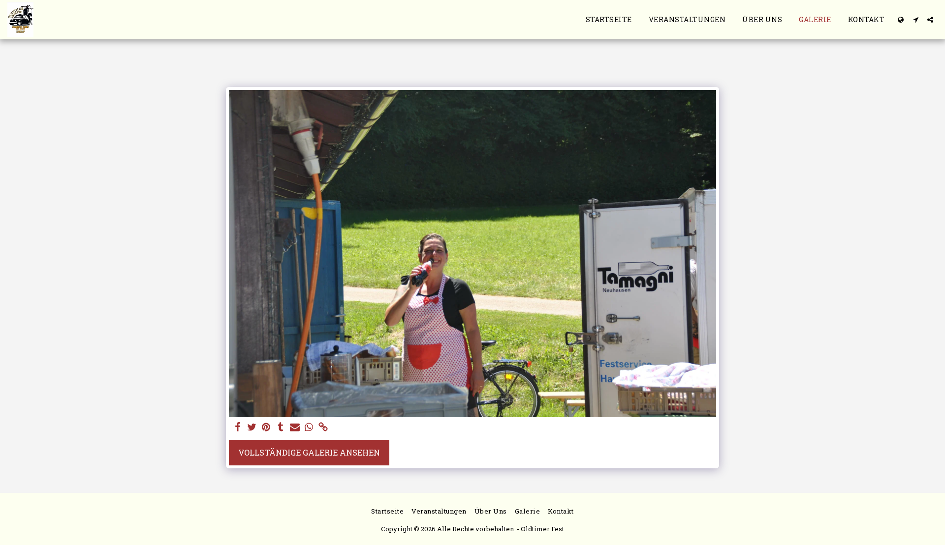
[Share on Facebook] (238, 427)
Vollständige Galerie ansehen (309, 452)
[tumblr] (280, 427)
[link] (323, 427)
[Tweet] (252, 427)
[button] (915, 19)
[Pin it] (266, 427)
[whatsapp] (309, 427)
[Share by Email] (294, 427)
